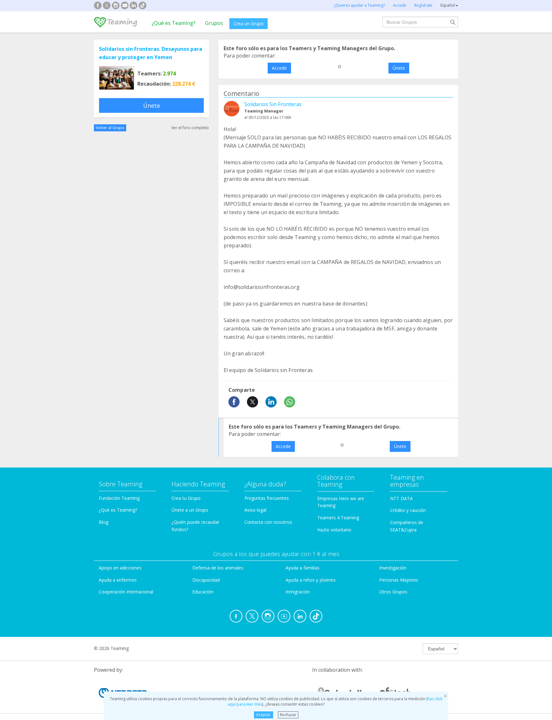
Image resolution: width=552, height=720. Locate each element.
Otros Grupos (393, 592)
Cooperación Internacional (126, 592)
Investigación (392, 568)
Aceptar (263, 714)
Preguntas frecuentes (266, 498)
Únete (151, 105)
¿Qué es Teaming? (173, 23)
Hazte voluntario (334, 530)
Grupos (214, 23)
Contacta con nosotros (268, 522)
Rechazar (288, 714)
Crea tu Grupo (186, 498)
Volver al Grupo (110, 127)
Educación (202, 592)
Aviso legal (255, 510)
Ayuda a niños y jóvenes (311, 580)
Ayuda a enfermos (118, 580)
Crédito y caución (408, 510)
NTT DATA (401, 498)
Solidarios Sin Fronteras (273, 104)
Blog (103, 522)
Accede (279, 68)
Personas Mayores (398, 580)
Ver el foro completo (190, 127)
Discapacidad (206, 580)
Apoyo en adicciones (120, 568)
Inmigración (298, 592)
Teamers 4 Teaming (338, 518)
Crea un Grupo (249, 23)
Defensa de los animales (217, 568)
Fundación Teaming (119, 498)
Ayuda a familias (302, 568)
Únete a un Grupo (190, 510)
